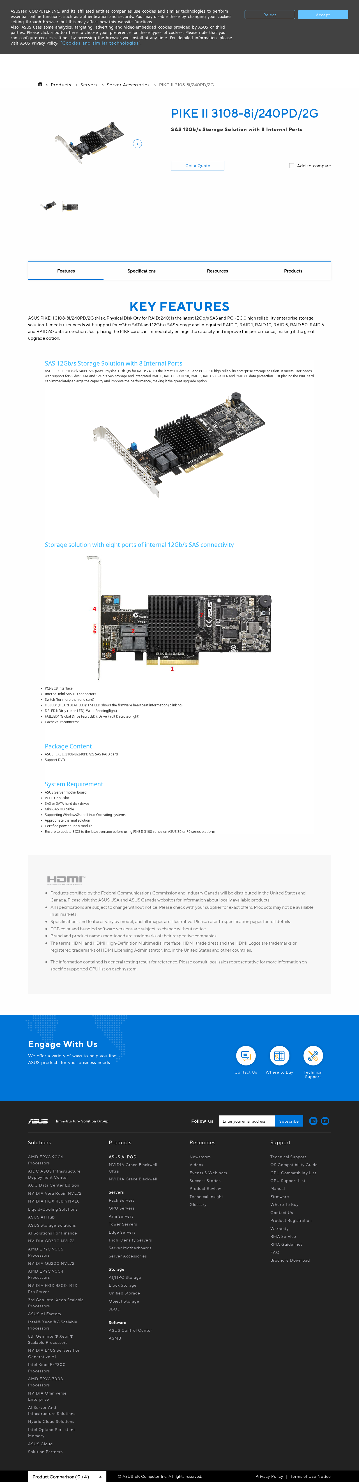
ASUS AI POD (123, 1156)
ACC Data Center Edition (53, 1184)
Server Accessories (128, 84)
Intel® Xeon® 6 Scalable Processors (52, 1324)
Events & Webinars (208, 1172)
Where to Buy (284, 1204)
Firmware (279, 1196)
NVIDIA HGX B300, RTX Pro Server (52, 1288)
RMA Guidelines (286, 1244)
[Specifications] (142, 270)
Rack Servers (122, 1200)
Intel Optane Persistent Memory (51, 1432)
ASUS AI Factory (44, 1313)
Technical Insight (206, 1196)
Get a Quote (197, 165)
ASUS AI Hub (41, 1216)
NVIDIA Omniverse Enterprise (47, 1396)
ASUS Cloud (40, 1443)
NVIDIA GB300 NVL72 (51, 1240)
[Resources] (217, 270)
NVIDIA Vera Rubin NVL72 (55, 1193)
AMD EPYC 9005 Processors (45, 1251)
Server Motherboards (130, 1247)
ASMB (115, 1337)
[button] (137, 143)
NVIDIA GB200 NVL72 (51, 1263)
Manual (277, 1188)
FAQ (275, 1252)
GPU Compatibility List (293, 1172)
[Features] (66, 270)
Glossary (198, 1204)
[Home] (38, 84)
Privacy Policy (269, 1476)
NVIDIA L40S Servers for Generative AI (54, 1353)
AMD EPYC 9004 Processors (45, 1274)
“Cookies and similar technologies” (100, 43)
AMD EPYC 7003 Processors (45, 1381)
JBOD (115, 1308)
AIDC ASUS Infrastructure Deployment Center (54, 1174)
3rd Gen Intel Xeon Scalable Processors (56, 1302)
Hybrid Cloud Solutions (51, 1421)
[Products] (293, 270)
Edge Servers (122, 1231)
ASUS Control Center (130, 1330)
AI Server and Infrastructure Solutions (51, 1410)
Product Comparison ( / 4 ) (61, 1476)
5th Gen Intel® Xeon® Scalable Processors (50, 1339)
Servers (89, 84)
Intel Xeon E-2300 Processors (47, 1367)
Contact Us (281, 1212)
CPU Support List (287, 1180)
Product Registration (291, 1220)
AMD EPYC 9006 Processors (45, 1159)
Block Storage (123, 1284)
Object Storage (125, 1300)
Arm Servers (121, 1216)
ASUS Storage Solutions (52, 1224)
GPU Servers (122, 1207)
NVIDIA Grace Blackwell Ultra (133, 1167)
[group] (48, 206)
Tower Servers (123, 1223)
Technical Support (288, 1156)
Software (117, 1322)
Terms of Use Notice (310, 1476)
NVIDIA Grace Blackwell (133, 1178)
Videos (196, 1164)
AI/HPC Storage (125, 1277)
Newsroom (200, 1156)
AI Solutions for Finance (52, 1232)
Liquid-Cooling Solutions (53, 1209)
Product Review (205, 1188)
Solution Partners (45, 1451)
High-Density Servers (130, 1239)
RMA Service (283, 1236)
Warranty (279, 1228)
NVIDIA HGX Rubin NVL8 (54, 1200)
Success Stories (205, 1180)
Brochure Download (290, 1260)
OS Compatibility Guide (294, 1164)
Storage (117, 1268)
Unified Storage (125, 1292)
